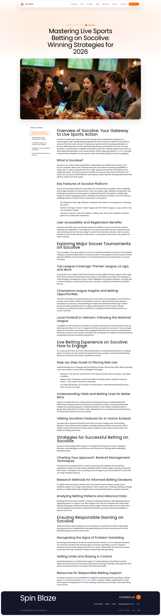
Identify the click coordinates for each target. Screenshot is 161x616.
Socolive (120, 151)
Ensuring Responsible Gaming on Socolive (41, 154)
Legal (138, 610)
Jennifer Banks (91, 25)
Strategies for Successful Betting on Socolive (41, 148)
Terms (134, 610)
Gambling (69, 25)
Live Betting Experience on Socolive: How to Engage (39, 143)
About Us (121, 610)
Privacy (128, 610)
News (107, 604)
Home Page (98, 604)
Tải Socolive (86, 580)
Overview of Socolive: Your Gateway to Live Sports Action (40, 133)
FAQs (114, 604)
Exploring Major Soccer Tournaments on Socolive (39, 138)
